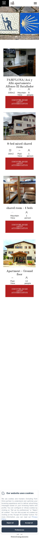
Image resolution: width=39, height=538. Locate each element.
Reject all (10, 523)
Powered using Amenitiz (19, 537)
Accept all (29, 523)
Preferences (19, 530)
